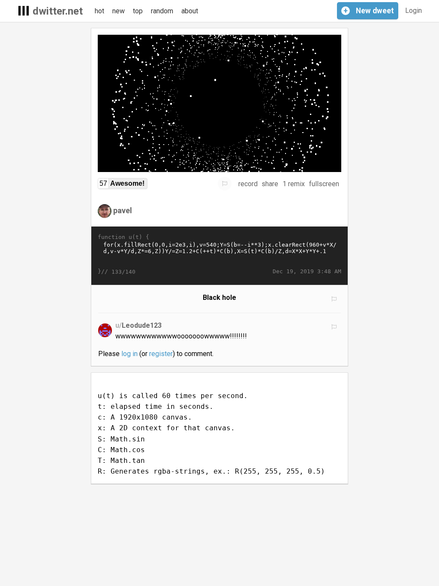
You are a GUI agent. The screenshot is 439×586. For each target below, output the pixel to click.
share (270, 184)
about (189, 11)
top (138, 11)
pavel (122, 210)
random (162, 11)
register (161, 354)
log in (129, 354)
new (118, 11)
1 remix (294, 184)
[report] (225, 183)
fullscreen (324, 184)
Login (413, 10)
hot (99, 11)
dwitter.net (58, 11)
